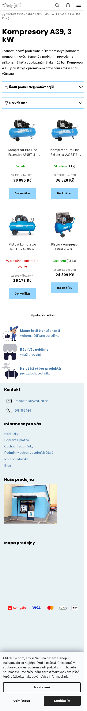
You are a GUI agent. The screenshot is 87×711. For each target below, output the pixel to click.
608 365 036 (23, 410)
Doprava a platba (16, 440)
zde (65, 676)
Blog (7, 465)
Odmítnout (21, 700)
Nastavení (42, 687)
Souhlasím (62, 700)
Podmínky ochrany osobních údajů (28, 452)
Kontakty (11, 434)
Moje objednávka (16, 459)
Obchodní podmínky (18, 446)
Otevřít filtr (18, 103)
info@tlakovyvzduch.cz (31, 401)
